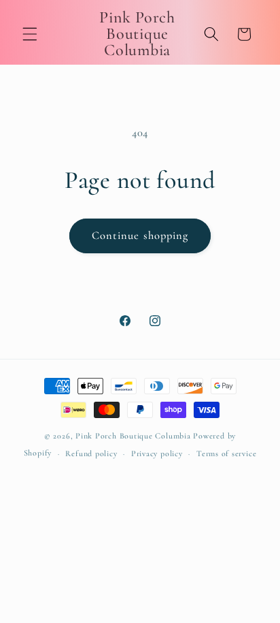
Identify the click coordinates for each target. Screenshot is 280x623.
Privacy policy (157, 453)
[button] (30, 34)
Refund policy (91, 453)
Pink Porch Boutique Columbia (134, 436)
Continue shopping (140, 235)
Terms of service (226, 453)
